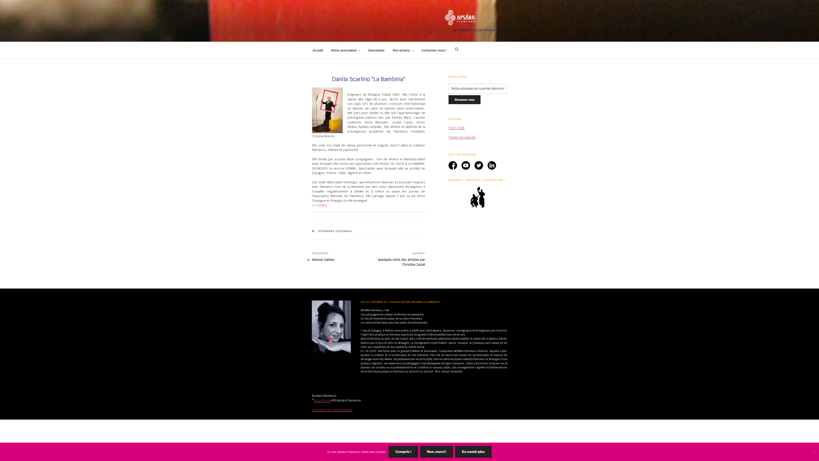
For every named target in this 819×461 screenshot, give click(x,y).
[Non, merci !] (814, 452)
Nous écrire (322, 400)
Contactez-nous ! (433, 50)
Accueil (318, 50)
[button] (457, 49)
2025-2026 (457, 128)
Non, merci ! (436, 452)
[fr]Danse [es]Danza (335, 231)
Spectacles (376, 50)
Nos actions (401, 50)
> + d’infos (319, 205)
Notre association (344, 50)
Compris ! (403, 452)
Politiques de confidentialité (332, 410)
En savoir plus (473, 452)
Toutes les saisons (462, 137)
